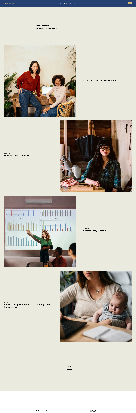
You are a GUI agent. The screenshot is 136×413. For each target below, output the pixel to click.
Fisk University (94, 411)
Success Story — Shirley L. (17, 155)
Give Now (130, 3)
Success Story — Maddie (95, 231)
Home (60, 3)
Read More (5, 310)
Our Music (75, 3)
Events (70, 3)
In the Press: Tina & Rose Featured (100, 80)
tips (4, 302)
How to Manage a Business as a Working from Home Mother (27, 305)
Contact (68, 370)
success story (6, 153)
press (84, 78)
